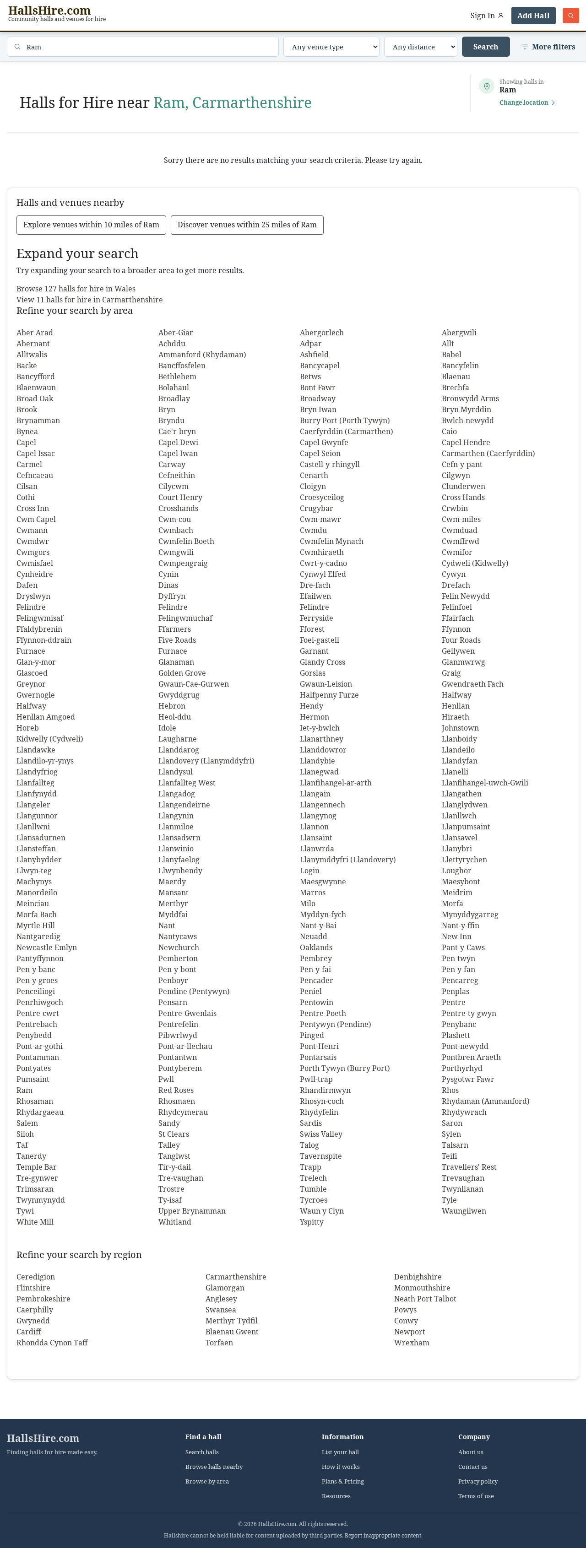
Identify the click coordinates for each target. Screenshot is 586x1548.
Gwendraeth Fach (473, 684)
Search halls (202, 1452)
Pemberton (178, 958)
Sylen (451, 1134)
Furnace (30, 651)
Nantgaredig (38, 936)
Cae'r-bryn (177, 431)
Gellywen (458, 651)
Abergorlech (322, 333)
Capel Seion (320, 453)
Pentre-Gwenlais (187, 1013)
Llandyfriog (37, 772)
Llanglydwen (465, 805)
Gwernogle (35, 695)
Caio (449, 431)
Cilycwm (173, 486)
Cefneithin (176, 475)
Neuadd (313, 936)
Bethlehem (177, 376)
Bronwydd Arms (470, 398)
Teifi (449, 1156)
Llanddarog (178, 750)
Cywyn (454, 574)
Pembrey (316, 958)
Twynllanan (462, 1189)
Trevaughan (463, 1178)
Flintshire (33, 1288)
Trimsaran (35, 1189)
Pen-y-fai (315, 969)
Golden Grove (182, 673)
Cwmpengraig (183, 563)
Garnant (314, 651)
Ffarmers (174, 629)
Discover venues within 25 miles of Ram (247, 225)
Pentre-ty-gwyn (469, 1013)
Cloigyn (313, 486)
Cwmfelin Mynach (332, 541)
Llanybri (457, 849)
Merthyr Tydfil (232, 1321)
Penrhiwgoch (39, 1002)
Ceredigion (35, 1277)
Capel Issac (35, 453)
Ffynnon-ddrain (43, 640)
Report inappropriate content (383, 1535)
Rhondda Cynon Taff (51, 1343)
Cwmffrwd (460, 541)
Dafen (27, 585)
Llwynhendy (180, 870)
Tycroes (313, 1200)
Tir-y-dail (174, 1167)
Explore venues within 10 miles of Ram (91, 225)
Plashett (456, 1035)
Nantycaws (177, 936)
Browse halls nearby (214, 1467)
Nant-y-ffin (460, 925)
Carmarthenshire (236, 1277)
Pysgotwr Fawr (468, 1079)
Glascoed (32, 673)
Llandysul (175, 772)
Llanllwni (33, 827)
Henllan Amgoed (45, 717)
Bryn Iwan (318, 409)
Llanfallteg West (187, 783)
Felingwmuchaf (185, 618)
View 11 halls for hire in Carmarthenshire (89, 300)
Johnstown (460, 728)
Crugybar (316, 508)
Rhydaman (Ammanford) (486, 1101)
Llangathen (462, 794)
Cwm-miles (461, 519)
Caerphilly (34, 1310)
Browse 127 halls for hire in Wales (76, 289)
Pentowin (316, 1002)
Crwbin (455, 508)
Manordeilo (36, 892)
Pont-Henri (319, 1046)
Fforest (312, 629)
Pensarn (172, 1002)
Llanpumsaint (466, 827)
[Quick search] (571, 15)
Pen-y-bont (177, 969)
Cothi (25, 497)
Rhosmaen (176, 1101)
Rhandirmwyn (325, 1090)
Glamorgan (225, 1288)
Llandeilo (458, 750)
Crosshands (178, 508)
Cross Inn (32, 508)
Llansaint (316, 838)
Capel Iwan (178, 453)
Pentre (454, 1002)
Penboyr (173, 980)
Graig (451, 673)
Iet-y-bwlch (320, 728)
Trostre (171, 1189)
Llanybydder (39, 860)
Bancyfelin (460, 365)
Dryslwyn (33, 596)
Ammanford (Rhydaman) (202, 354)
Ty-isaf (170, 1200)
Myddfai (173, 914)
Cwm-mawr (320, 519)
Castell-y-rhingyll (330, 464)
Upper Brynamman (192, 1211)
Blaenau (456, 376)
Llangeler (33, 805)
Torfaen (219, 1343)
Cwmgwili (176, 552)
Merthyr (173, 903)
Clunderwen (463, 486)
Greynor (31, 684)
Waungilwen (464, 1211)
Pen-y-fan (458, 969)
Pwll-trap (316, 1079)
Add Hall (533, 16)
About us (470, 1452)
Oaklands (316, 947)
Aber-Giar (175, 333)
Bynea (27, 431)
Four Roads (461, 640)
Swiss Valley (321, 1134)
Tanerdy (31, 1156)
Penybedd (34, 1035)
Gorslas (313, 673)
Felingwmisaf (39, 618)
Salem (27, 1123)
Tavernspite (321, 1156)
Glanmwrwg (463, 662)
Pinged (312, 1035)
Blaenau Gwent (232, 1332)
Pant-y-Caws (463, 947)
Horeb (27, 728)
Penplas (455, 991)
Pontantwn (177, 1057)
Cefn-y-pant (462, 464)
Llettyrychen (464, 860)
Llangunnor (37, 816)
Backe (26, 365)
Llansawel (459, 838)
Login (310, 870)
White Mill (35, 1222)
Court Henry (180, 497)
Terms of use (476, 1496)
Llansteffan (36, 849)
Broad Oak (34, 398)
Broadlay (174, 398)
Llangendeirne (184, 805)
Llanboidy (459, 739)
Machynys (34, 881)
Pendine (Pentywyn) (194, 991)
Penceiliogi (35, 991)
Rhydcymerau (183, 1112)
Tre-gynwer (37, 1178)
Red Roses (176, 1090)
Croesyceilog (322, 497)
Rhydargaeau (40, 1112)
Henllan (456, 706)
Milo (307, 903)
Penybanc (459, 1024)
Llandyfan (459, 761)
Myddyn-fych (323, 914)
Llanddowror (323, 750)
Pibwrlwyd (177, 1035)
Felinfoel (457, 607)
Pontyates (33, 1068)
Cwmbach (175, 530)
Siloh (25, 1134)
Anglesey (221, 1299)
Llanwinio (176, 849)
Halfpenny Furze (329, 695)
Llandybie (317, 761)
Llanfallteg (35, 783)
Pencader (316, 980)
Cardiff (28, 1332)
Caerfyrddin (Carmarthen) (346, 431)
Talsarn (455, 1145)
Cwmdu (313, 530)
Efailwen (315, 596)
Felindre (31, 607)
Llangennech (322, 805)
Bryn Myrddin (466, 409)
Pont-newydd (465, 1046)
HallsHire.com (43, 1438)
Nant (166, 925)
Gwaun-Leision (326, 684)
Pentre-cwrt (37, 1013)
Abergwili (459, 333)
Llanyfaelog (179, 860)
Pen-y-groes (37, 980)
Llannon (314, 827)
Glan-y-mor (36, 662)
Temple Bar (36, 1167)
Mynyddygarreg (470, 914)
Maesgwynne (323, 881)
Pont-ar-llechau (185, 1046)
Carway (171, 464)
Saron (452, 1123)
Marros (313, 892)
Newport (409, 1332)
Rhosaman (34, 1101)
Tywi (25, 1211)
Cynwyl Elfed (323, 574)
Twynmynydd (40, 1200)
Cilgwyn (456, 475)
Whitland (174, 1222)
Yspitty (312, 1222)
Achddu (171, 344)
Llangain (315, 794)
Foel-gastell (319, 640)
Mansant (173, 892)
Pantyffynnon (40, 958)
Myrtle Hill (35, 925)
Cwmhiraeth (322, 552)
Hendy (311, 706)
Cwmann (32, 530)
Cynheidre (34, 574)
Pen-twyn (458, 958)
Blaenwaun (36, 387)
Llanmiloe (176, 827)
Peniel (311, 991)
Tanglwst (174, 1156)
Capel (26, 442)
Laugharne (177, 739)
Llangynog (318, 816)
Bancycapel (320, 365)
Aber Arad (34, 333)
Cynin (168, 574)
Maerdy (172, 881)
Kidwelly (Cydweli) (49, 739)
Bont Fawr (318, 387)
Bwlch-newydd (468, 420)
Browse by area (207, 1481)
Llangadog (176, 794)
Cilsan (27, 486)
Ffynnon (456, 629)
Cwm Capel (36, 519)
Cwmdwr (32, 541)
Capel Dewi (178, 442)
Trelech (313, 1178)
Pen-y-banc (35, 969)
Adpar (311, 344)
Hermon (314, 717)
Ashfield (314, 354)
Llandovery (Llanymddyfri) (206, 761)
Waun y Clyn (322, 1211)
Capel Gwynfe (324, 442)
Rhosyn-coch (322, 1101)
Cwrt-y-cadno (323, 563)
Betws (310, 376)
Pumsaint (32, 1079)
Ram (24, 1090)
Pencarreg (460, 980)
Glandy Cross (322, 662)
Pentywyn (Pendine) (335, 1024)
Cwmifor (457, 552)
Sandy (169, 1123)
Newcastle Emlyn (46, 947)
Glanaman (176, 662)
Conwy (406, 1321)
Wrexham (411, 1343)
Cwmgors (32, 552)
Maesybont (461, 881)
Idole (167, 728)
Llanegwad (319, 772)
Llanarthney (321, 739)
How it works (341, 1467)
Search (486, 47)
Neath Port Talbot (425, 1299)
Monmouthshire (422, 1288)
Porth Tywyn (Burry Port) (345, 1068)
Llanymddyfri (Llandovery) (348, 860)
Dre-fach (315, 585)
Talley (169, 1145)
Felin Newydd (466, 596)
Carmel (29, 464)
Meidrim (457, 892)
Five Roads (177, 640)
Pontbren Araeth (471, 1057)
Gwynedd (33, 1321)
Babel (451, 354)
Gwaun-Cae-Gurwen (193, 684)
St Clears (173, 1134)
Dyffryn (171, 596)
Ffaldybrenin (39, 629)
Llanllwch (459, 816)
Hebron (171, 706)
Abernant (33, 344)
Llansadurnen (40, 838)
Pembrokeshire (43, 1299)
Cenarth (314, 475)
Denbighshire (418, 1277)
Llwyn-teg (34, 870)
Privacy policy (478, 1481)
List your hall (340, 1452)
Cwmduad (459, 530)
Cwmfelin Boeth (186, 541)
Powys (405, 1310)
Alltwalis (31, 354)
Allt (448, 344)
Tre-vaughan (180, 1178)
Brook (26, 409)
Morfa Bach (36, 914)
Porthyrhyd (462, 1068)
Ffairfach (458, 618)
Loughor (457, 870)
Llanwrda (317, 849)
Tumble (313, 1189)
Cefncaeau (34, 475)
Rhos (450, 1090)
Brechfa (455, 387)
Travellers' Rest (469, 1167)
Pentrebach (36, 1024)
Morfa (452, 903)
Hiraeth (455, 717)
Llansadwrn (179, 838)
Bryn (166, 409)
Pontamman (37, 1057)
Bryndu (171, 420)
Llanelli (455, 772)
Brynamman (38, 420)
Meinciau (32, 903)
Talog (309, 1145)
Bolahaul (173, 387)
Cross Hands (463, 497)
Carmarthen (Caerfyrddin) (488, 453)
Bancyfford (35, 376)
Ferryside (316, 618)
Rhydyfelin (319, 1112)
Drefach (456, 585)
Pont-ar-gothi (39, 1046)
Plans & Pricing (343, 1481)
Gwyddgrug (179, 695)
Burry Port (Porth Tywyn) (345, 420)
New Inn (457, 936)
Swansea (221, 1310)
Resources (336, 1496)
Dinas (168, 585)
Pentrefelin (178, 1024)
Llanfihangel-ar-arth (336, 783)
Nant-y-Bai (318, 925)
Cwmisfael (34, 563)
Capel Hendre (466, 442)
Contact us (473, 1467)
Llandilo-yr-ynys (45, 761)
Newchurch (178, 947)
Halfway (457, 695)
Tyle (449, 1200)
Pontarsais (318, 1057)
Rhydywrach (464, 1112)
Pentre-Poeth (323, 1013)
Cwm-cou (174, 519)
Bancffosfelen (182, 365)
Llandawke (35, 750)
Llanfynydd (36, 794)
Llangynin (176, 816)
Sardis (311, 1123)
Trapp (310, 1167)
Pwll (166, 1079)
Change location (523, 102)
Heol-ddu (174, 717)
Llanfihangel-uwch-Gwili (485, 783)
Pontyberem (180, 1068)
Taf (22, 1145)
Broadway (318, 398)
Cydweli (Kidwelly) (475, 563)
